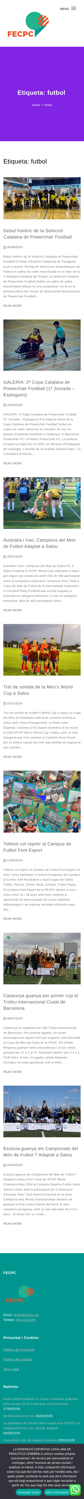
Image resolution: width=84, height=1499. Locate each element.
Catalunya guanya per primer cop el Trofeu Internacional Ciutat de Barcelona (40, 1002)
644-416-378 (25, 1320)
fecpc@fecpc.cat (26, 1315)
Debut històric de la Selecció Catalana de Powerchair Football (37, 234)
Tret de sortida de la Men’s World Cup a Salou (38, 690)
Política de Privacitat (18, 1349)
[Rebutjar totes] (78, 1471)
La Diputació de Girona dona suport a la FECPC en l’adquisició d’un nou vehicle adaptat (41, 1425)
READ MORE (12, 305)
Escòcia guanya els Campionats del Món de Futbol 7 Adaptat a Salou (40, 1151)
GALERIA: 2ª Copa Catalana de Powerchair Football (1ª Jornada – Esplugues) (39, 388)
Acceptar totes (29, 1492)
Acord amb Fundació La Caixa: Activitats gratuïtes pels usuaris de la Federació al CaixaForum (40, 1401)
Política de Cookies (17, 1359)
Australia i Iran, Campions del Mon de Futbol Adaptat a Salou (39, 543)
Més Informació (57, 1492)
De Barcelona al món (19, 1416)
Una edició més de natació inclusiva (30, 1440)
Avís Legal (11, 1369)
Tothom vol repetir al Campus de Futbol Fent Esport (37, 847)
